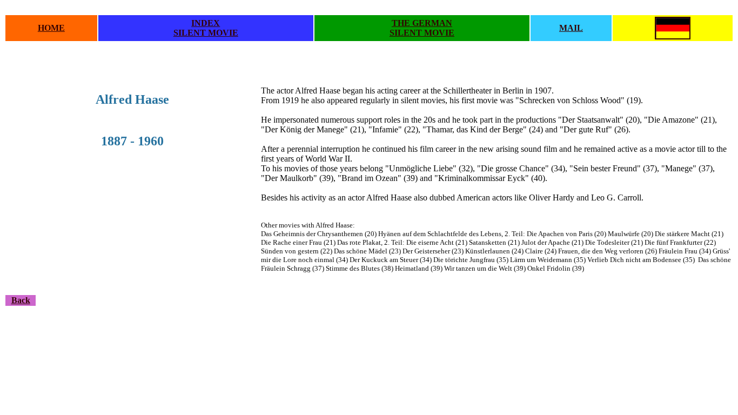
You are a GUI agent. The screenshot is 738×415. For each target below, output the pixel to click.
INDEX (205, 23)
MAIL (571, 27)
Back (20, 300)
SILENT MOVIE (205, 32)
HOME (51, 27)
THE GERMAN (422, 23)
